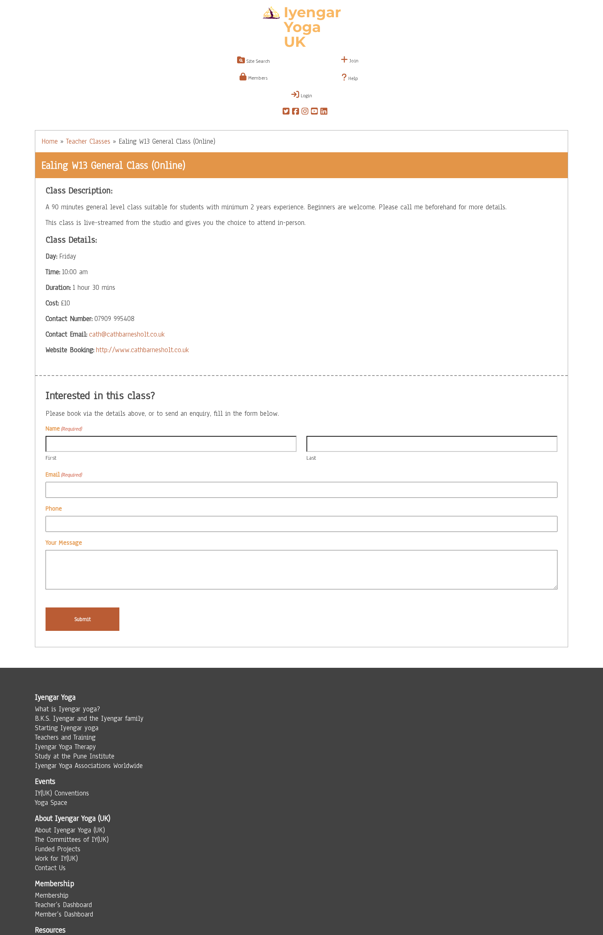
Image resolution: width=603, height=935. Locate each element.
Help (352, 78)
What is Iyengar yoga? (67, 709)
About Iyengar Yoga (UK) (70, 830)
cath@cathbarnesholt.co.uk (126, 334)
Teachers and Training (65, 737)
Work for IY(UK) (56, 858)
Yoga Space (51, 802)
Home (49, 141)
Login (305, 95)
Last (311, 458)
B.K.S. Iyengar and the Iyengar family (89, 718)
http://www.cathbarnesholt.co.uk (142, 350)
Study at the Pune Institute (74, 756)
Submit (83, 619)
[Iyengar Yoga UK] (302, 28)
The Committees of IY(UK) (72, 839)
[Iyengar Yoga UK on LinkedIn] (323, 112)
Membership (52, 895)
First (51, 458)
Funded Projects (57, 849)
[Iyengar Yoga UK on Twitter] (286, 112)
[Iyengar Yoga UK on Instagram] (305, 112)
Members (257, 78)
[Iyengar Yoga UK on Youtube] (314, 112)
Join (353, 60)
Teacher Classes (88, 141)
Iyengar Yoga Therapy (65, 747)
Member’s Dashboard (64, 914)
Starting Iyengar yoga (66, 728)
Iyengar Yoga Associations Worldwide (89, 765)
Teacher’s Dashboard (63, 905)
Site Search (257, 61)
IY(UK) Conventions (62, 793)
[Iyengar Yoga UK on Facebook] (295, 112)
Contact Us (50, 868)
